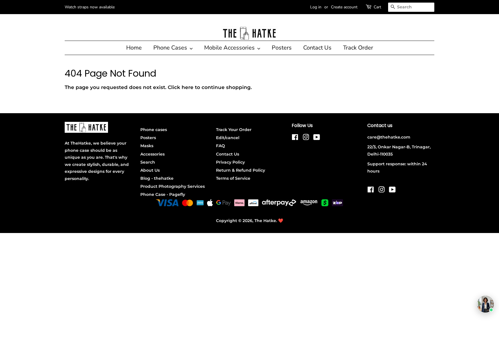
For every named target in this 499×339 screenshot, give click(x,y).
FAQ (220, 145)
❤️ (280, 220)
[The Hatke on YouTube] (316, 138)
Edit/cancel (227, 137)
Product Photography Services (172, 186)
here (187, 87)
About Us (150, 170)
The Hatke (265, 220)
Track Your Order (234, 129)
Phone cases (153, 129)
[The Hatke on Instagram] (306, 138)
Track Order (358, 48)
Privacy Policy (230, 162)
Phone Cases (171, 48)
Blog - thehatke (157, 178)
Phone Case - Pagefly (162, 194)
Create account (344, 7)
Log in (315, 7)
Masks (146, 145)
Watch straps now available (90, 7)
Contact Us (317, 48)
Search (147, 162)
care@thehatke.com (388, 137)
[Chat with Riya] (485, 304)
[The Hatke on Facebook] (295, 138)
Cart (377, 7)
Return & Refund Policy (240, 170)
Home (134, 48)
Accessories (152, 154)
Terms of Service (233, 178)
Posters (282, 48)
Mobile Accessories (230, 48)
